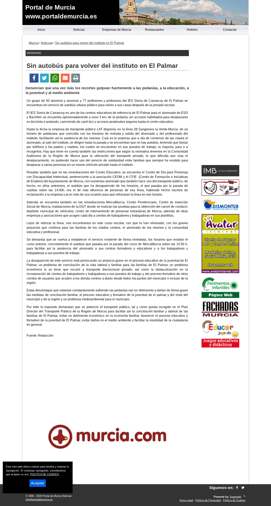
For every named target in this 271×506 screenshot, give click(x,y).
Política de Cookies (234, 500)
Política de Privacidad (208, 500)
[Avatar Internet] (220, 272)
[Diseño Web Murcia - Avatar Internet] (244, 496)
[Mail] (65, 78)
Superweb (235, 496)
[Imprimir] (75, 78)
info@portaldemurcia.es (39, 499)
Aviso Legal (186, 500)
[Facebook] (34, 78)
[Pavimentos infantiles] (220, 297)
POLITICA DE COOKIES (44, 474)
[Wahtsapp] (54, 78)
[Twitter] (44, 78)
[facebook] (236, 488)
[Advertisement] (107, 369)
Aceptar (37, 483)
